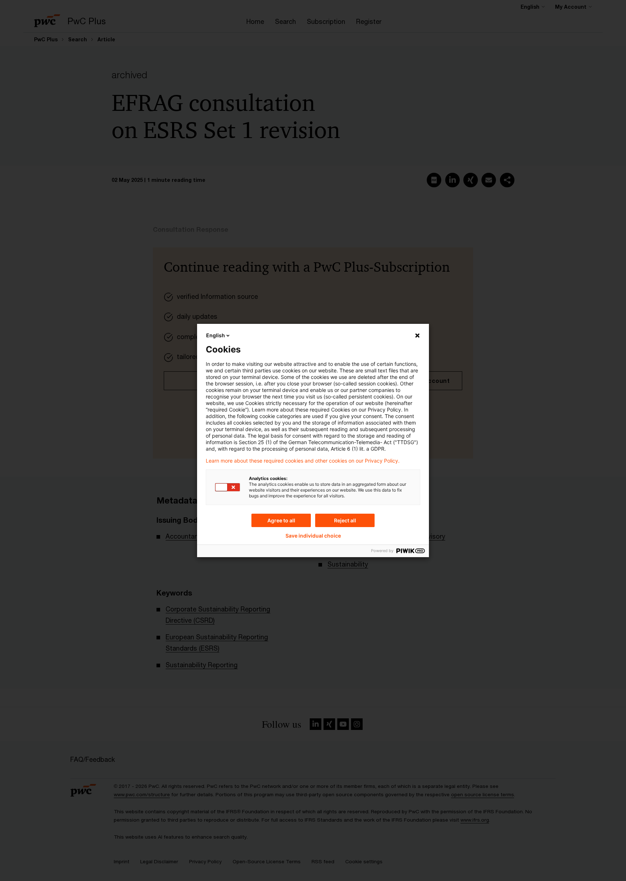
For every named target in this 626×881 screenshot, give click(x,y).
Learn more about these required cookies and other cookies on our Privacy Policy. (303, 461)
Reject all (345, 520)
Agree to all (281, 520)
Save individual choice (313, 536)
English (215, 335)
